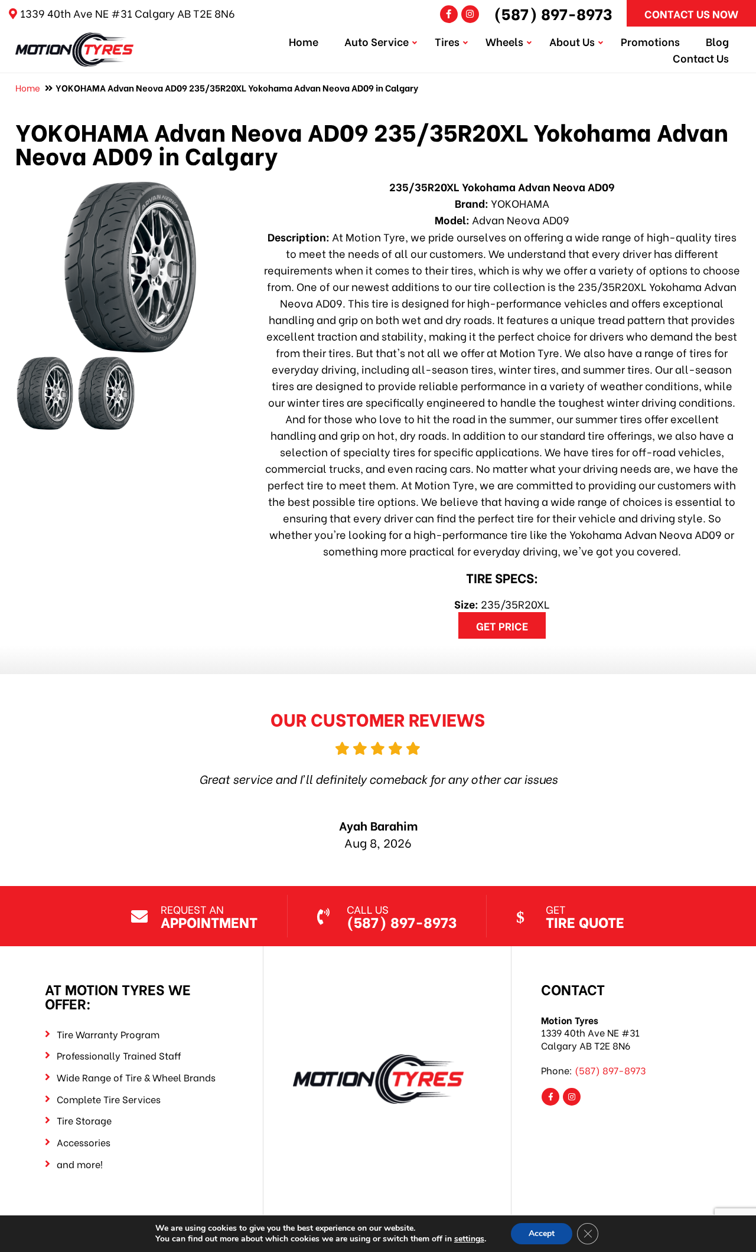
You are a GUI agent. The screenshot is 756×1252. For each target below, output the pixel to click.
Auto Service (376, 41)
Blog (717, 41)
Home (303, 41)
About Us (572, 41)
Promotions (650, 41)
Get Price (502, 625)
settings (469, 1239)
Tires (447, 41)
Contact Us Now (691, 13)
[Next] (695, 794)
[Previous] (60, 794)
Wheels (504, 41)
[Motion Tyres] (74, 40)
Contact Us (701, 58)
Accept (542, 1233)
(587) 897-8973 (553, 13)
